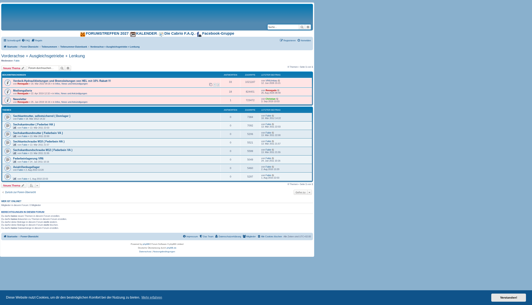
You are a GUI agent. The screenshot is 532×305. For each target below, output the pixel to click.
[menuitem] (26, 40)
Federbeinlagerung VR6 (28, 158)
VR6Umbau (271, 80)
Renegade (22, 83)
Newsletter (19, 99)
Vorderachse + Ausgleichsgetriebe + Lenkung (43, 56)
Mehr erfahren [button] (152, 297)
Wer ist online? (11, 201)
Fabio (17, 60)
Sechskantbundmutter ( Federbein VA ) (38, 133)
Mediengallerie (22, 90)
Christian (271, 99)
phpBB (146, 244)
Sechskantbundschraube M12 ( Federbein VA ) (42, 150)
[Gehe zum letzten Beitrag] (279, 80)
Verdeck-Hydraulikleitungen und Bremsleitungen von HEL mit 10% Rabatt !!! (62, 80)
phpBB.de (171, 248)
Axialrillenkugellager (26, 167)
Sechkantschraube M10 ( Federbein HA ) (38, 141)
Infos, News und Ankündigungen (71, 83)
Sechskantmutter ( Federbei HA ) (34, 124)
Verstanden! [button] (508, 297)
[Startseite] (53, 8)
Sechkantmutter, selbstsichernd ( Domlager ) (41, 116)
